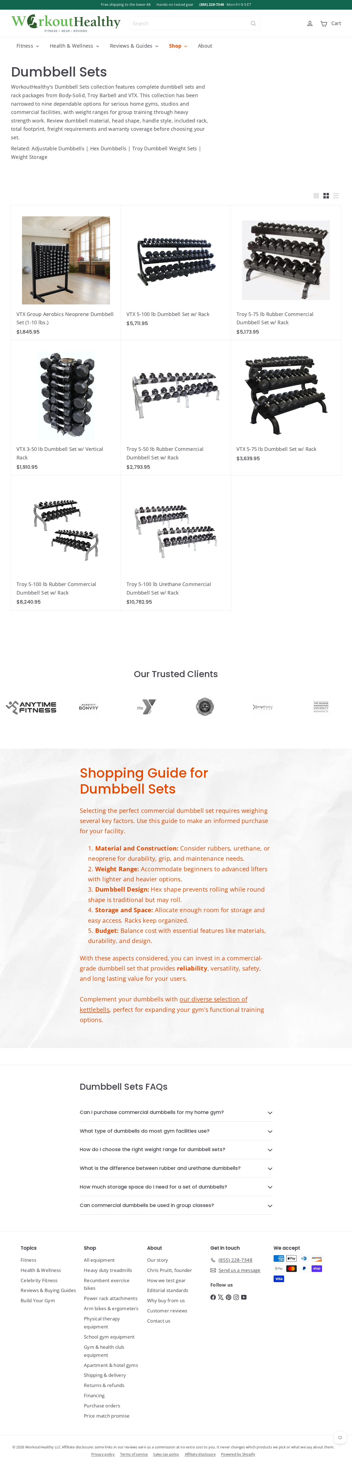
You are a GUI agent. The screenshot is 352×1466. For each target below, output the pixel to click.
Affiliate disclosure (200, 1454)
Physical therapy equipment (102, 1322)
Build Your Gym (38, 1300)
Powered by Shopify (238, 1454)
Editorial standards (167, 1290)
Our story (157, 1260)
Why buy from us (166, 1300)
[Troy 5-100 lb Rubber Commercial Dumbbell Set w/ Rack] (66, 543)
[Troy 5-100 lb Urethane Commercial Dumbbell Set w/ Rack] (176, 543)
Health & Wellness (72, 45)
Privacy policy (103, 1454)
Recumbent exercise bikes (107, 1284)
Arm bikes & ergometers (111, 1308)
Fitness (25, 45)
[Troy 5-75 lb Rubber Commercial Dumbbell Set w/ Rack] (286, 272)
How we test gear (166, 1280)
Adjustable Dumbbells (58, 148)
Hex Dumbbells (108, 148)
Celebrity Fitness (39, 1280)
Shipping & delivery (105, 1375)
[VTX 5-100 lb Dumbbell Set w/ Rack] (176, 268)
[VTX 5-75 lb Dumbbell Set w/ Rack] (286, 403)
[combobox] (194, 23)
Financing (94, 1395)
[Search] (253, 23)
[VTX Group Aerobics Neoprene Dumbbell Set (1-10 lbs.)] (66, 272)
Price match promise (107, 1416)
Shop (176, 45)
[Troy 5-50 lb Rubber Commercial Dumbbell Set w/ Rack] (176, 407)
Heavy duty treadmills (108, 1270)
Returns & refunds (104, 1385)
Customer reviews (167, 1310)
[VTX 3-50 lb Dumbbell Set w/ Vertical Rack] (66, 407)
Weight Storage (29, 157)
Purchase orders (102, 1405)
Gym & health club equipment (104, 1351)
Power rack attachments (111, 1298)
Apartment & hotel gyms (111, 1365)
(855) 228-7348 (211, 4)
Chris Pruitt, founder (169, 1270)
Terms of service (134, 1454)
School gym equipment (109, 1337)
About (205, 45)
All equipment (99, 1260)
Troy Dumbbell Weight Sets (164, 148)
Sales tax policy (166, 1454)
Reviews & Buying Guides (48, 1290)
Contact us (158, 1321)
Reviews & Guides (132, 45)
